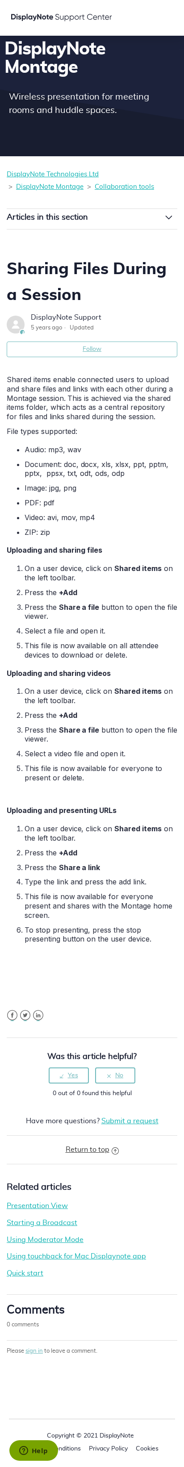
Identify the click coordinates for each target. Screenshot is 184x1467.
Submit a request (130, 1121)
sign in (34, 1351)
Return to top (87, 1149)
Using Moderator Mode (45, 1239)
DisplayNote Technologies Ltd (53, 174)
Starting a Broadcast (42, 1222)
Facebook (12, 1015)
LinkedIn (38, 1015)
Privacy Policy (108, 1449)
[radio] (69, 1075)
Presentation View (37, 1205)
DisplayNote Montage (50, 186)
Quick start (25, 1273)
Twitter (25, 1015)
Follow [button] (92, 349)
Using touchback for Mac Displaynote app (76, 1256)
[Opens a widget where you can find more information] (33, 1451)
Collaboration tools (124, 186)
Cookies (147, 1449)
